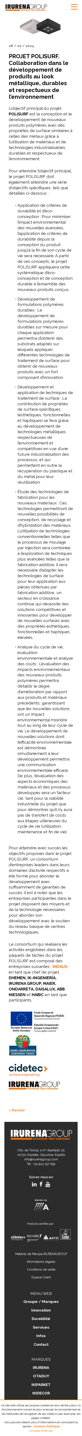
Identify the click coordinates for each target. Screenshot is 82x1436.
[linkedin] (34, 1184)
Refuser (48, 1430)
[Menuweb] (74, 7)
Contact (41, 1344)
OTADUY (41, 1376)
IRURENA (41, 1367)
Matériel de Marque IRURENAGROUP (41, 1254)
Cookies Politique (47, 1426)
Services (41, 1327)
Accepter (35, 1430)
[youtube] (47, 1184)
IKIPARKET (41, 1385)
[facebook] (41, 1184)
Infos (41, 1336)
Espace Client (41, 1277)
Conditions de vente (41, 1269)
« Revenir (17, 1110)
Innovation (41, 1310)
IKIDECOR (41, 1393)
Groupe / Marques (41, 1301)
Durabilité (41, 1318)
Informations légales (41, 1261)
